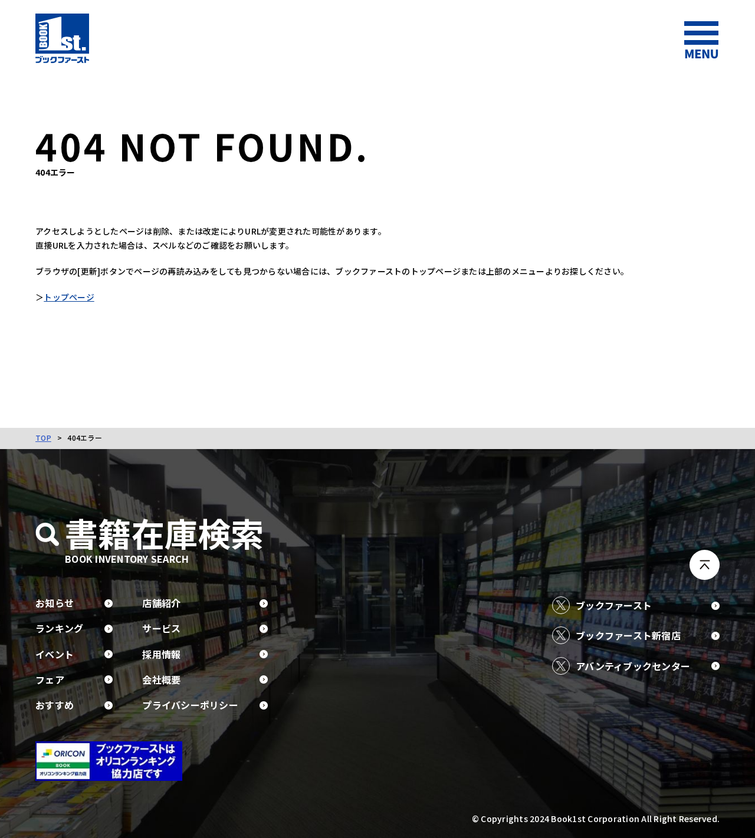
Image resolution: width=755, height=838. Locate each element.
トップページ (69, 297)
